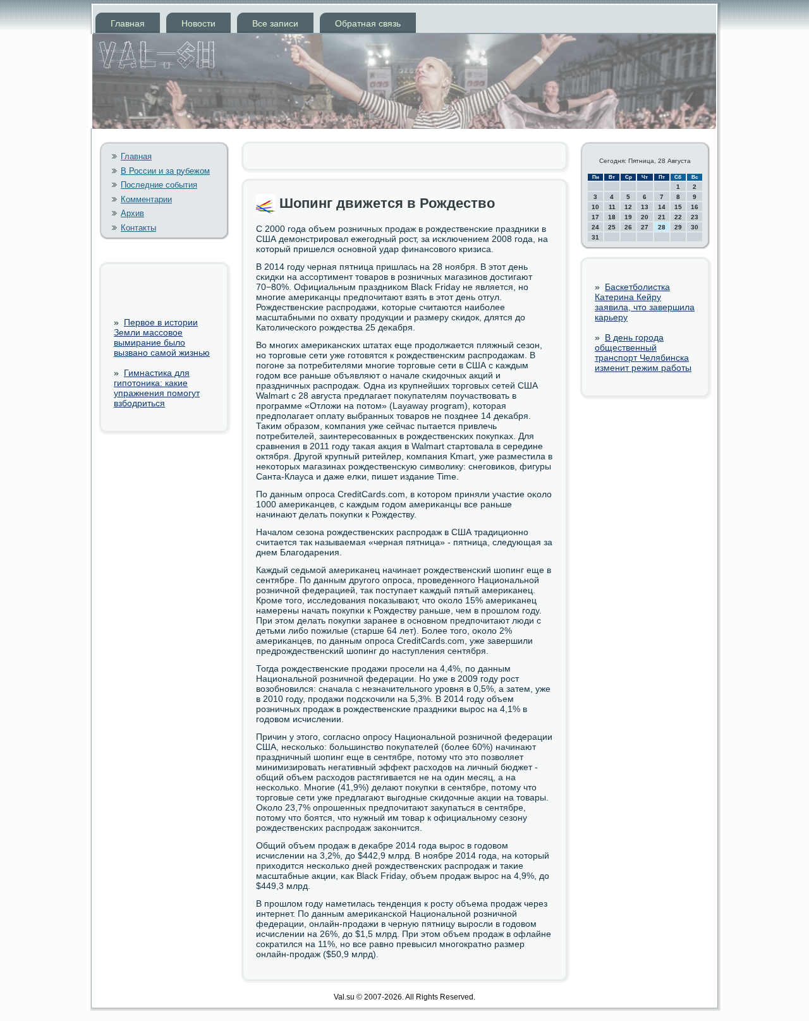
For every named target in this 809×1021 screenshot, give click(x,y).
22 (678, 217)
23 (694, 217)
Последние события (159, 185)
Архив (132, 213)
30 (694, 227)
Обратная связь (368, 23)
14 (662, 206)
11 (612, 206)
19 (628, 217)
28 (662, 227)
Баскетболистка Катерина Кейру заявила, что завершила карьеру (645, 302)
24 (595, 227)
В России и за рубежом (165, 171)
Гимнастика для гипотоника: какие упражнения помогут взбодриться (157, 388)
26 (628, 227)
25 (612, 227)
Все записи (275, 23)
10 (595, 206)
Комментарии (146, 199)
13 (644, 206)
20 (644, 217)
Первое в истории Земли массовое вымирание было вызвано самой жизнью (162, 337)
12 (628, 206)
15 (678, 206)
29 (678, 227)
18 (612, 217)
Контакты (138, 228)
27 (644, 227)
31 (595, 237)
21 (662, 217)
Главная (128, 23)
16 (694, 206)
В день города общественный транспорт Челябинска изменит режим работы (643, 352)
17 (595, 217)
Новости (198, 23)
